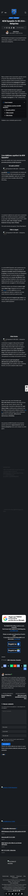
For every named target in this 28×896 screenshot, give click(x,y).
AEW (8, 660)
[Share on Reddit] (12, 893)
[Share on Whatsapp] (9, 893)
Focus (11, 17)
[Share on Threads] (21, 666)
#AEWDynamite (7, 473)
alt (5, 169)
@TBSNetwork (10, 474)
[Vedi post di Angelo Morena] (7, 32)
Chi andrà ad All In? (10, 110)
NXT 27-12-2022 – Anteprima (8, 850)
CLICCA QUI (17, 639)
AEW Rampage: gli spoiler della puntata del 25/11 (13, 831)
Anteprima (12, 660)
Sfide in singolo (9, 112)
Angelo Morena (16, 31)
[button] (2, 12)
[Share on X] (9, 27)
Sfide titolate (9, 115)
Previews (16, 17)
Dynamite (18, 660)
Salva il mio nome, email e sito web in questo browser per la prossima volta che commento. (13, 740)
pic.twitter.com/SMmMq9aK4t (11, 476)
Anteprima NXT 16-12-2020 (8, 837)
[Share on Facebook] (7, 27)
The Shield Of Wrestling (7, 887)
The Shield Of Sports (17, 887)
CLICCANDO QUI (14, 630)
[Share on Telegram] (15, 893)
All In (8, 172)
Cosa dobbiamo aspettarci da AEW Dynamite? (12, 106)
